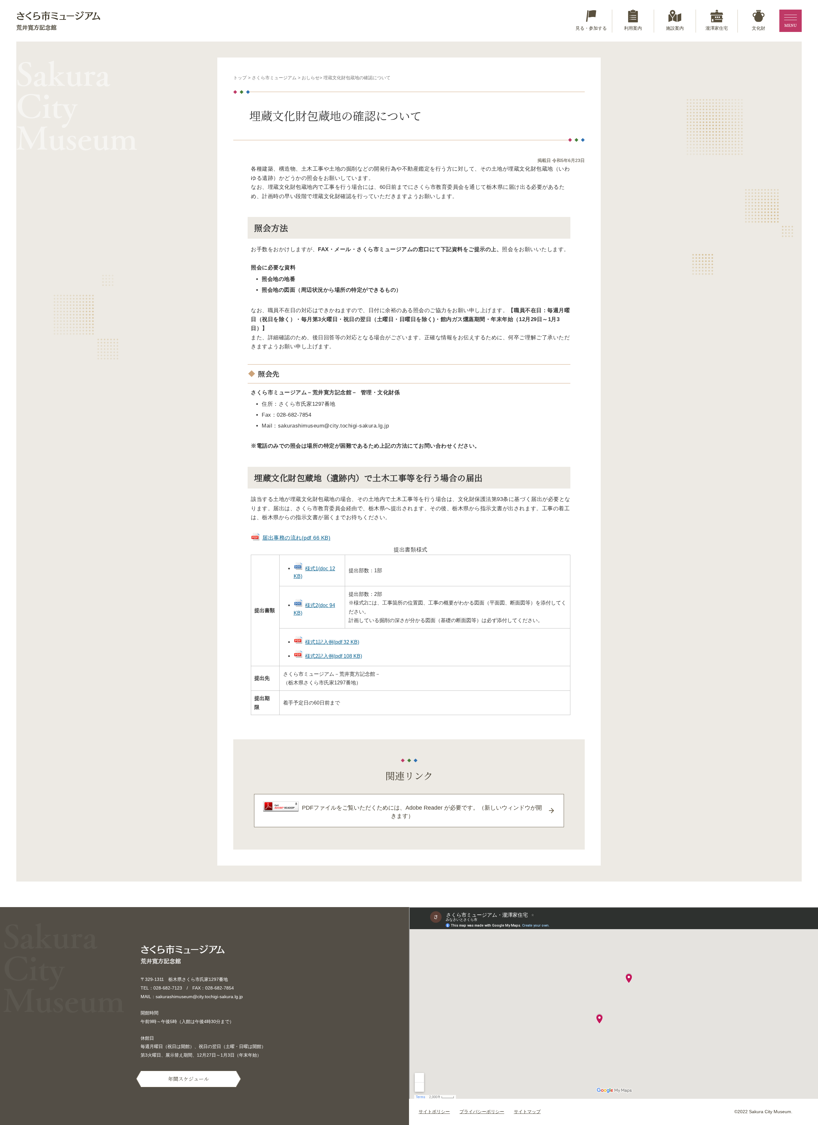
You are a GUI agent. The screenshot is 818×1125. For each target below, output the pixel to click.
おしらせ (311, 77)
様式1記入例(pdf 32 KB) (332, 642)
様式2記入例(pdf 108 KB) (333, 656)
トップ (240, 77)
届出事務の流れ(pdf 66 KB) (296, 538)
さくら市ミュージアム (274, 77)
